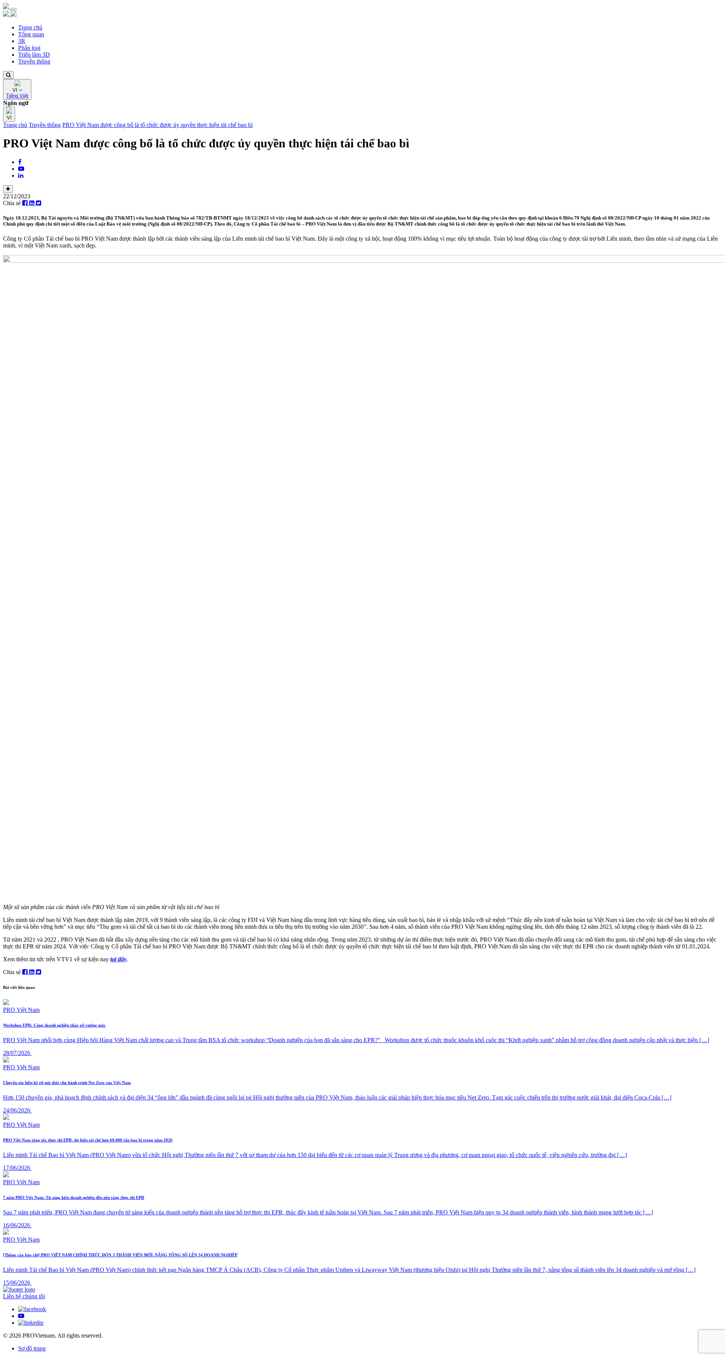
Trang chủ (30, 27)
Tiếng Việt (17, 96)
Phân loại (29, 48)
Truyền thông (34, 61)
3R (21, 41)
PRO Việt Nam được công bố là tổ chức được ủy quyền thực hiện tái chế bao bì (157, 125)
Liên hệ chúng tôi (24, 1296)
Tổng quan (31, 34)
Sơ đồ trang (32, 1348)
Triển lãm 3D (34, 54)
